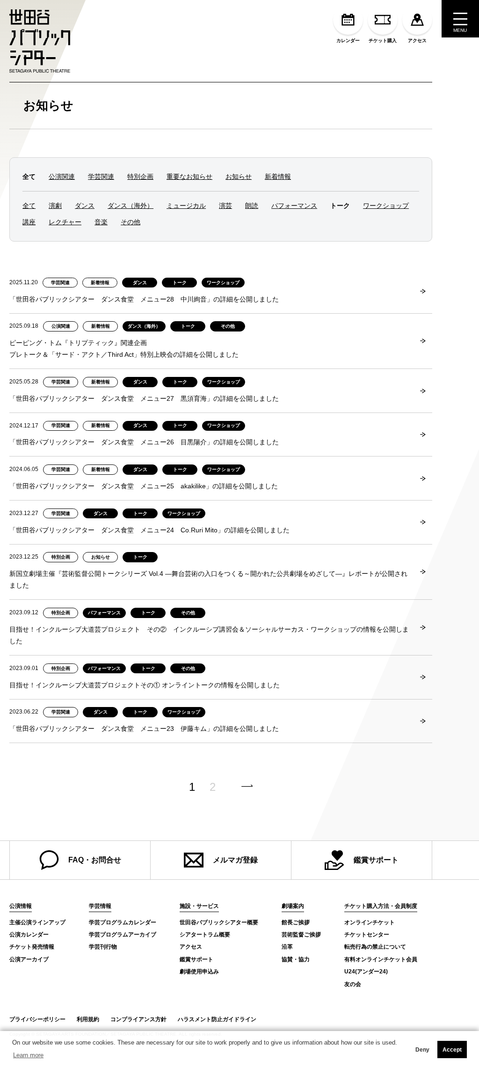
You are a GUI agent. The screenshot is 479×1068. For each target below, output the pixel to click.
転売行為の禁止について (375, 946)
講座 (29, 222)
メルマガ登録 (235, 860)
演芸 (225, 205)
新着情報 (278, 176)
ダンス (84, 205)
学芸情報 (100, 906)
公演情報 (20, 906)
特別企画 (140, 176)
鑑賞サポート (376, 860)
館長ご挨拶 (296, 922)
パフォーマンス (294, 205)
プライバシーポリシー (37, 1019)
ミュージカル (186, 205)
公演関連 (62, 176)
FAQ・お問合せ (94, 860)
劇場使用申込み (199, 971)
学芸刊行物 (103, 946)
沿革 (287, 946)
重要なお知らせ (189, 176)
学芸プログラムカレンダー (122, 922)
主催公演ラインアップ (37, 922)
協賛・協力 (296, 959)
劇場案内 (293, 906)
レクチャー (65, 222)
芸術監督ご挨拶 (301, 934)
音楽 (101, 222)
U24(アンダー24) (366, 971)
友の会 (352, 984)
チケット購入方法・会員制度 (380, 906)
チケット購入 (383, 40)
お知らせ (48, 105)
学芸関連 (101, 176)
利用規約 (88, 1019)
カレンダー (348, 40)
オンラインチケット (369, 922)
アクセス (417, 40)
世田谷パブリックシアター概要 (219, 922)
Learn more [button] (28, 1055)
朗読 (251, 205)
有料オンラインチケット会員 (380, 959)
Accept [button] (452, 1050)
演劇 (55, 205)
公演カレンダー (29, 934)
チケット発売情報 (31, 946)
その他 (130, 222)
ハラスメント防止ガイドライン (217, 1019)
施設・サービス (199, 906)
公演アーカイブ (29, 959)
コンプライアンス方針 (138, 1019)
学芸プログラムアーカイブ (122, 934)
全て (29, 205)
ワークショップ (386, 205)
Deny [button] (422, 1050)
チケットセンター (366, 934)
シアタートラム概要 (205, 934)
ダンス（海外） (130, 205)
